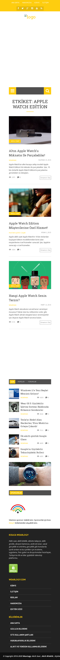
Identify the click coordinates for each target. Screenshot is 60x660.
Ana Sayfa (15, 3)
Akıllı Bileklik (47, 656)
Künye (36, 3)
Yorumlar (32, 382)
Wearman (12, 160)
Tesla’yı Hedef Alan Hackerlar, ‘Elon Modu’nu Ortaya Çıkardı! (34, 423)
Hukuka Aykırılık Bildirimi (22, 640)
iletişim (12, 523)
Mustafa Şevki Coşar (17, 233)
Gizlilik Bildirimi (18, 629)
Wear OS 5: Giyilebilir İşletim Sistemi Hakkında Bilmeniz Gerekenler (35, 406)
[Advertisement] (30, 55)
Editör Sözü (16, 609)
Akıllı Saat (15, 141)
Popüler (21, 382)
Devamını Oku (45, 178)
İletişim (45, 3)
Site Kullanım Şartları (21, 635)
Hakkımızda (26, 3)
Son (12, 382)
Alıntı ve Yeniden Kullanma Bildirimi (28, 646)
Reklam (14, 597)
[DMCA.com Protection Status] (13, 572)
